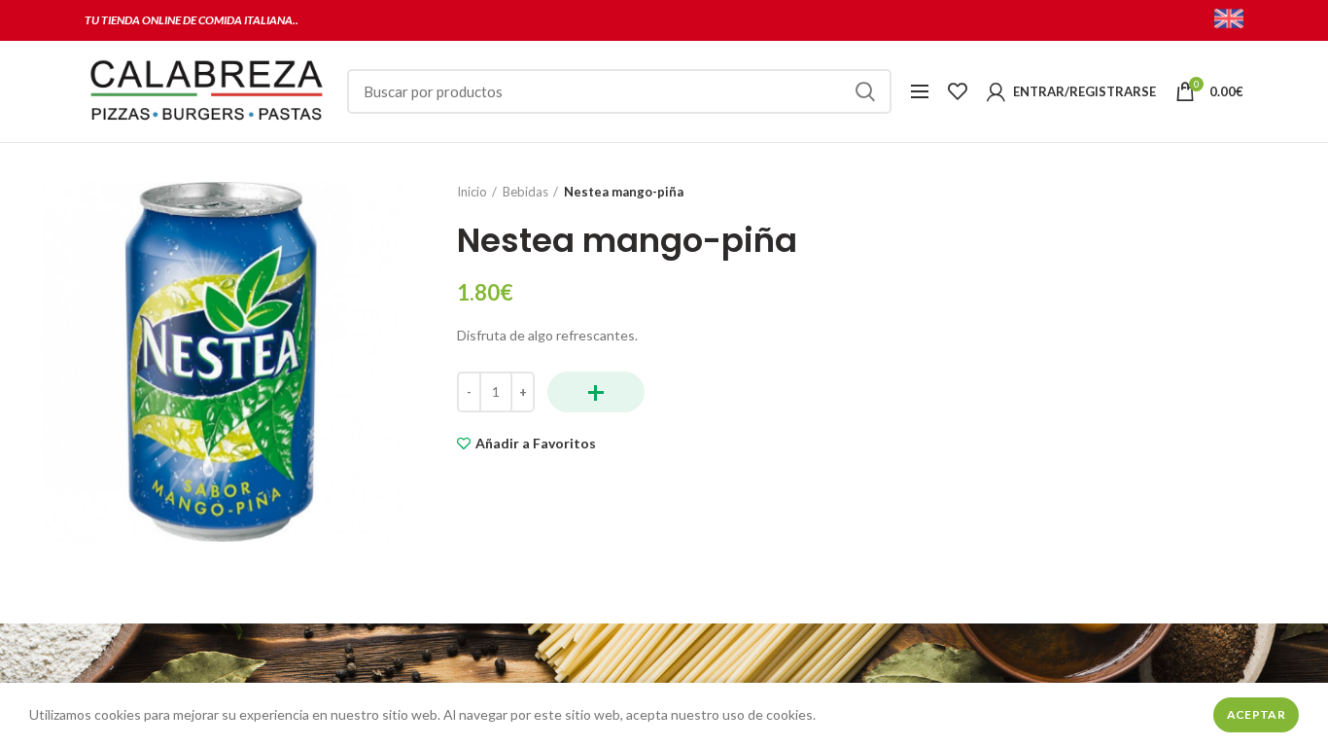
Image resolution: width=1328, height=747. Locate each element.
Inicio (472, 191)
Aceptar (1256, 714)
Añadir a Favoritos (535, 443)
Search (865, 91)
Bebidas (525, 191)
